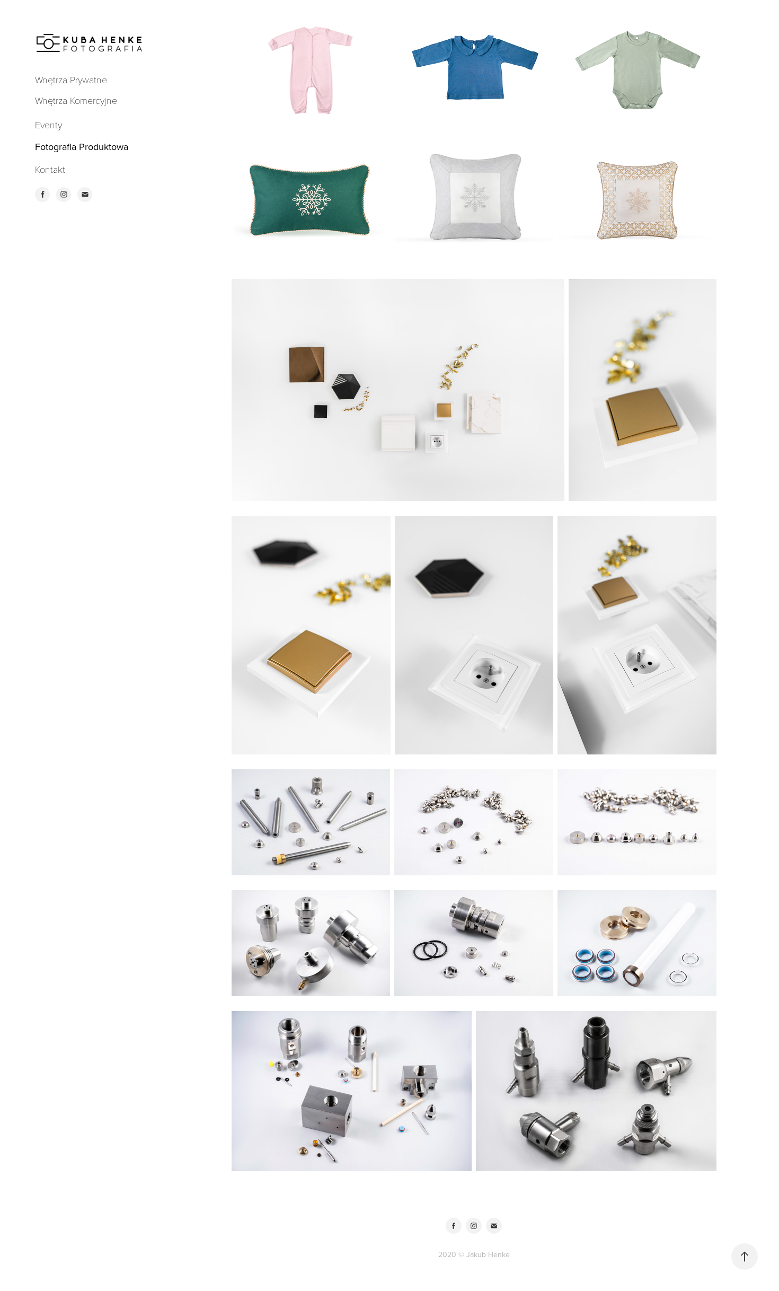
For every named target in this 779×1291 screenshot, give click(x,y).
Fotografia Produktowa (81, 146)
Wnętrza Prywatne (71, 79)
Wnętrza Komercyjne (76, 100)
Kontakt (50, 169)
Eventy (48, 124)
